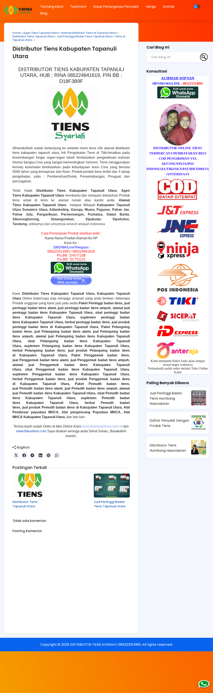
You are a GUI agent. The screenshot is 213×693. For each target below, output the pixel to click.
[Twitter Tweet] (16, 455)
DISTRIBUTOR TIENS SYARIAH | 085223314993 (105, 644)
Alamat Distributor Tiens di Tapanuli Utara (88, 33)
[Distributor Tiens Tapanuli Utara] (30, 486)
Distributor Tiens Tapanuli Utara (33, 36)
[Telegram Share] (32, 455)
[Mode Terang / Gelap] (197, 7)
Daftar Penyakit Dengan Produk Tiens (169, 423)
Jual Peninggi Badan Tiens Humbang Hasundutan (166, 398)
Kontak (169, 6)
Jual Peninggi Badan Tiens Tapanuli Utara (85, 36)
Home (16, 33)
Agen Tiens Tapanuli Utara (41, 33)
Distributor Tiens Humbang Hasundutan (168, 448)
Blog (43, 13)
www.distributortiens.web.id (102, 426)
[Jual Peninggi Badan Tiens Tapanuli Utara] (112, 486)
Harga (151, 6)
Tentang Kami (51, 6)
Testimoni (78, 6)
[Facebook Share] (24, 455)
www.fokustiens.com (31, 431)
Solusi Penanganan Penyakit (116, 6)
